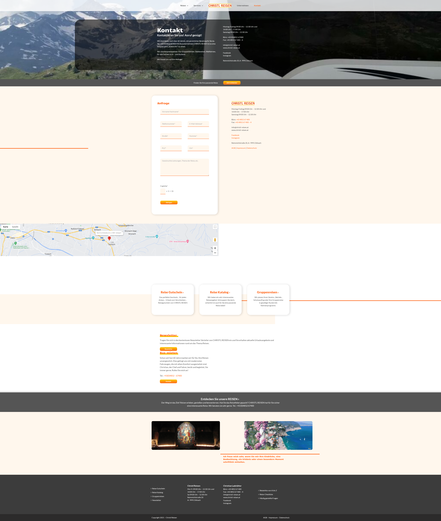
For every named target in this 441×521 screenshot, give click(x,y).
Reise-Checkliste (266, 494)
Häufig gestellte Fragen (269, 498)
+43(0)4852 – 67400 (173, 375)
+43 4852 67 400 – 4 (235, 40)
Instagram (227, 55)
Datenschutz (252, 148)
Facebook (227, 53)
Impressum (241, 148)
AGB (233, 148)
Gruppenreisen (158, 496)
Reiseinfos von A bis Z (268, 490)
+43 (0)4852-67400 (235, 37)
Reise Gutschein (158, 488)
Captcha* (164, 186)
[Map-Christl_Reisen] (109, 224)
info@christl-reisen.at (231, 494)
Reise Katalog (157, 492)
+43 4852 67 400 (243, 119)
